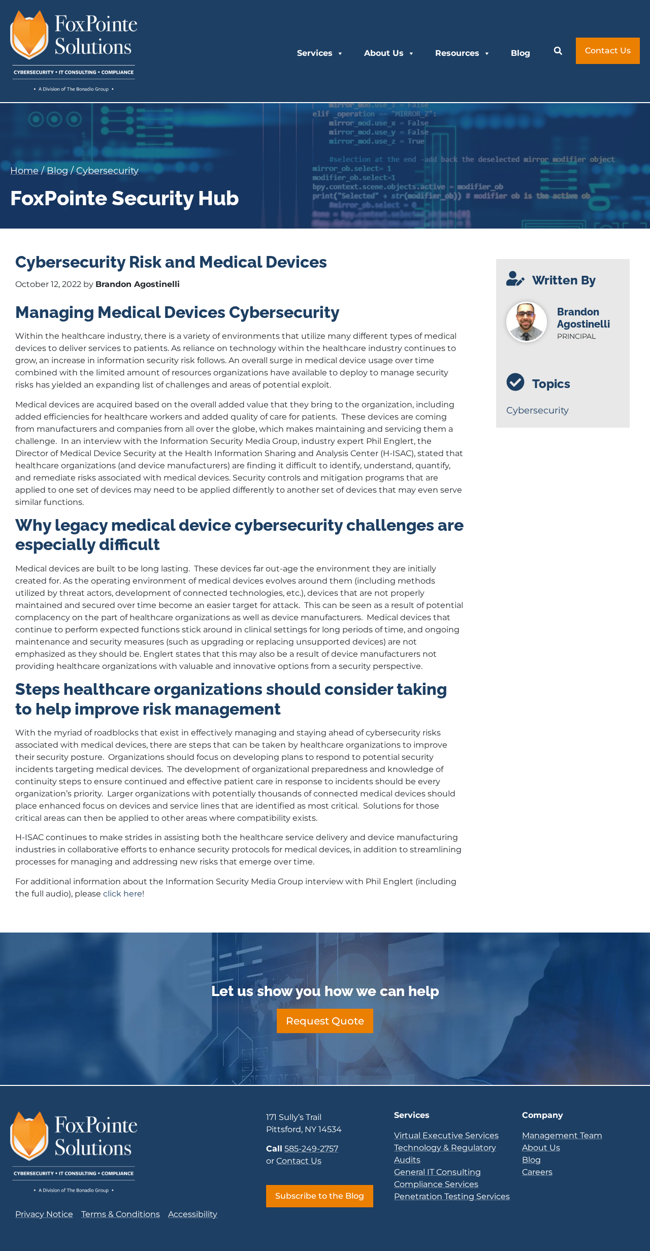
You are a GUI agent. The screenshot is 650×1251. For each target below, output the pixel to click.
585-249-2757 (311, 1148)
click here (122, 894)
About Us (384, 53)
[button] (558, 50)
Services (315, 53)
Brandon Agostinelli (583, 318)
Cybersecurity (107, 170)
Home (24, 170)
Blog (520, 53)
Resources (457, 53)
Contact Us (298, 1161)
